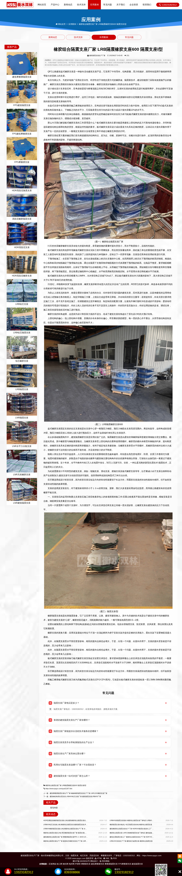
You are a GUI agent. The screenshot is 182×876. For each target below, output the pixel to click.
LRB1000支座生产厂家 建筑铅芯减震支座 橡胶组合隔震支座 (131, 841)
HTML (99, 858)
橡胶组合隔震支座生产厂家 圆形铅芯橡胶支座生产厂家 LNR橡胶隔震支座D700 (71, 841)
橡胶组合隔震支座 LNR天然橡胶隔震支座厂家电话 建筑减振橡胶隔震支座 (136, 833)
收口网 (59, 864)
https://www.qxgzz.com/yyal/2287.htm (58, 789)
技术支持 (81, 4)
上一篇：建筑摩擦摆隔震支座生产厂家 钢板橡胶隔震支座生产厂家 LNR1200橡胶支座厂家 (75, 793)
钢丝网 (65, 864)
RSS (114, 858)
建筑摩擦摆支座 (97, 864)
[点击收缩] (180, 871)
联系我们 (147, 4)
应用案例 (94, 4)
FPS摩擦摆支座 (124, 864)
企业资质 (134, 4)
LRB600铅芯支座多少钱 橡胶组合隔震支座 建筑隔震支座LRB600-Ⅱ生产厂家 (70, 825)
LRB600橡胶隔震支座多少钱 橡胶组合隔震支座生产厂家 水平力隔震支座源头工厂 (72, 829)
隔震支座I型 (82, 785)
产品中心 (55, 4)
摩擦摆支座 (85, 864)
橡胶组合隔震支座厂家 (53, 785)
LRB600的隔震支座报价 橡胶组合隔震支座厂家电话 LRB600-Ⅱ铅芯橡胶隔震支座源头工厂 (142, 820)
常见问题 (107, 4)
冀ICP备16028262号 (81, 861)
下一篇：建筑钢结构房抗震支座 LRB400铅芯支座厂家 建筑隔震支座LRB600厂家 (72, 796)
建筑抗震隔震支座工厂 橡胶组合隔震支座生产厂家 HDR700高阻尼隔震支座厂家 (138, 837)
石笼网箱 (52, 864)
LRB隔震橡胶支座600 (69, 785)
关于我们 (120, 4)
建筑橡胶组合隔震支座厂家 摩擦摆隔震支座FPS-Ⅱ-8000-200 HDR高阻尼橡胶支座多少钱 (75, 837)
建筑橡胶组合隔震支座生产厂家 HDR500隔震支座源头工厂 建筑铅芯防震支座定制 (139, 829)
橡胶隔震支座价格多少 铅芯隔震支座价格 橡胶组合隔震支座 (131, 825)
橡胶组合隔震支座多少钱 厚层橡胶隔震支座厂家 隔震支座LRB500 (66, 833)
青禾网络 (106, 861)
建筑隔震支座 (137, 864)
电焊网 (71, 864)
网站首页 (42, 4)
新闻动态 (68, 4)
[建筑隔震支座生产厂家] (20, 4)
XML (107, 858)
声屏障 (78, 864)
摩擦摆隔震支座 (111, 864)
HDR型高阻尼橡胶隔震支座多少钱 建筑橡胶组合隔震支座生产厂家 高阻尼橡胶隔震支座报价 (76, 820)
